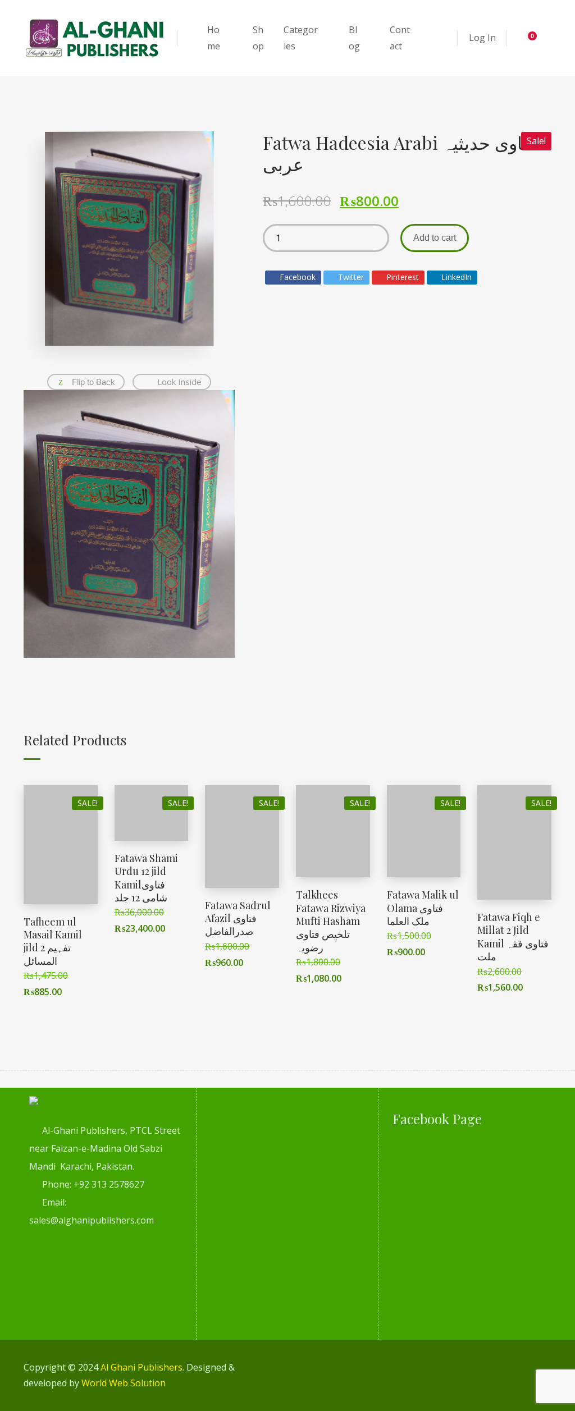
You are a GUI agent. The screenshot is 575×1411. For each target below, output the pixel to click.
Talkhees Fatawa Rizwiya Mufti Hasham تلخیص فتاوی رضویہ (331, 921)
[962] (129, 524)
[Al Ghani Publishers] (95, 38)
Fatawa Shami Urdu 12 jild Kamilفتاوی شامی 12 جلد (146, 877)
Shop (258, 38)
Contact (400, 38)
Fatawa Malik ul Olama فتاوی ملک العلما (423, 908)
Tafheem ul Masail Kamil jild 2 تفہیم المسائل (53, 941)
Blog (354, 38)
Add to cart (434, 237)
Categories (301, 38)
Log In (482, 37)
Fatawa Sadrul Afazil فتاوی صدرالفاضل (238, 918)
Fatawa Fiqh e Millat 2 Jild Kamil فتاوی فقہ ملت (513, 936)
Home (213, 38)
